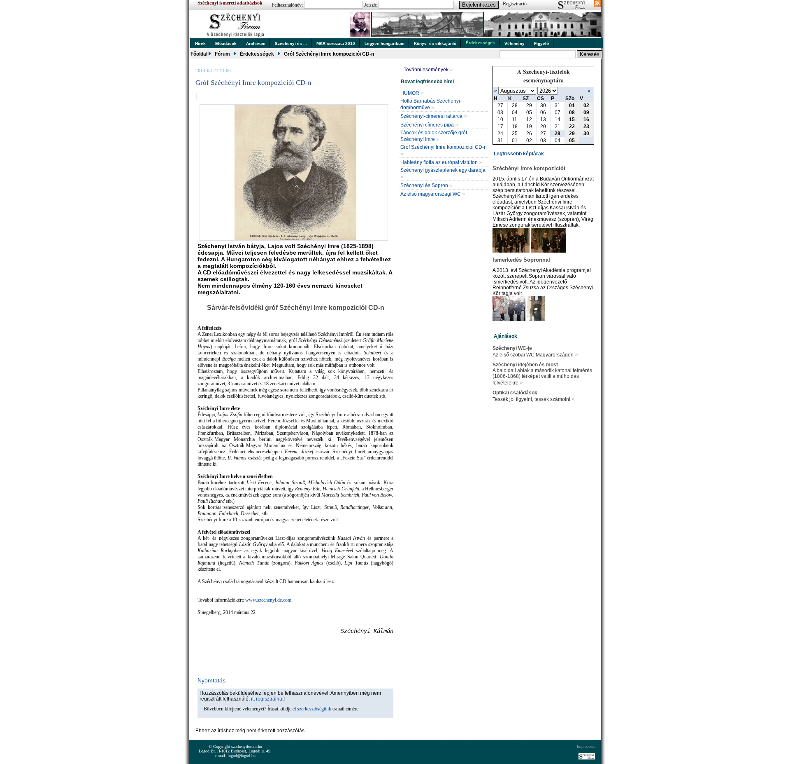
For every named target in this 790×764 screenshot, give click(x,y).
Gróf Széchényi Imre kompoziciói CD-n (329, 54)
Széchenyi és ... (291, 43)
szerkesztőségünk (314, 709)
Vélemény (514, 43)
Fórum (222, 54)
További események (428, 70)
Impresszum (587, 746)
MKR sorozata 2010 (335, 43)
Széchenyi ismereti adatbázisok (230, 3)
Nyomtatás (211, 680)
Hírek (200, 43)
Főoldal (199, 54)
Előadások (226, 43)
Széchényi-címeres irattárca (433, 116)
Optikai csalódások (515, 393)
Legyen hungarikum (384, 43)
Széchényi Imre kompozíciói (529, 168)
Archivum (255, 43)
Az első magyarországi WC (432, 194)
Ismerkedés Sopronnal (521, 260)
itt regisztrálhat (267, 699)
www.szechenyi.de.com (268, 600)
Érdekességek (480, 42)
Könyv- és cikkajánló (435, 43)
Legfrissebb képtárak (519, 154)
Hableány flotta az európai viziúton (441, 162)
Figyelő (541, 43)
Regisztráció (515, 4)
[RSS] (597, 4)
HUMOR (412, 93)
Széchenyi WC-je (512, 348)
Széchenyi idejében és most (525, 365)
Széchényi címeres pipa (429, 125)
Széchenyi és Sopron (426, 185)
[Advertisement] (291, 723)
